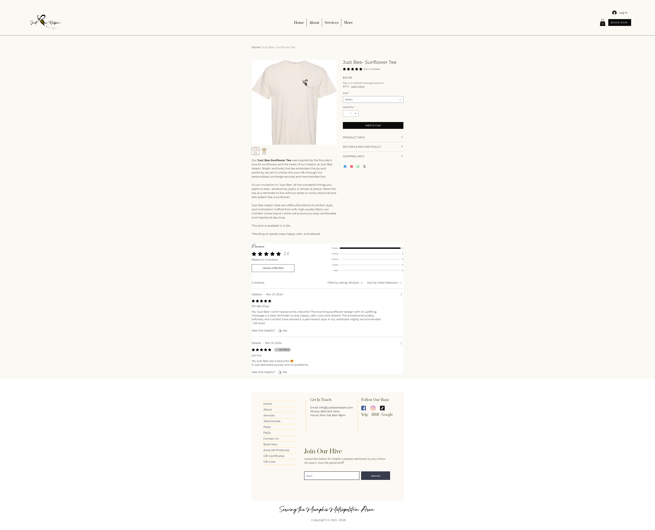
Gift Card (269, 461)
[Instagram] (373, 408)
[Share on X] (364, 166)
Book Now (270, 444)
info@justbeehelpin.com (336, 407)
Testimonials (271, 421)
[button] (603, 22)
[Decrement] (345, 113)
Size (346, 93)
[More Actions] (401, 295)
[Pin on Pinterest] (352, 166)
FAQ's (267, 432)
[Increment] (356, 113)
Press (267, 427)
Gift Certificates (274, 456)
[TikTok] (382, 408)
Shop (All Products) (276, 450)
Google (387, 414)
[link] (361, 69)
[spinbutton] (351, 113)
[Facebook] (363, 408)
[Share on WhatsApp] (358, 166)
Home (256, 47)
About (267, 409)
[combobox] (373, 99)
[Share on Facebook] (345, 166)
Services (269, 415)
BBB (375, 414)
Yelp (364, 414)
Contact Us (271, 438)
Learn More (358, 86)
